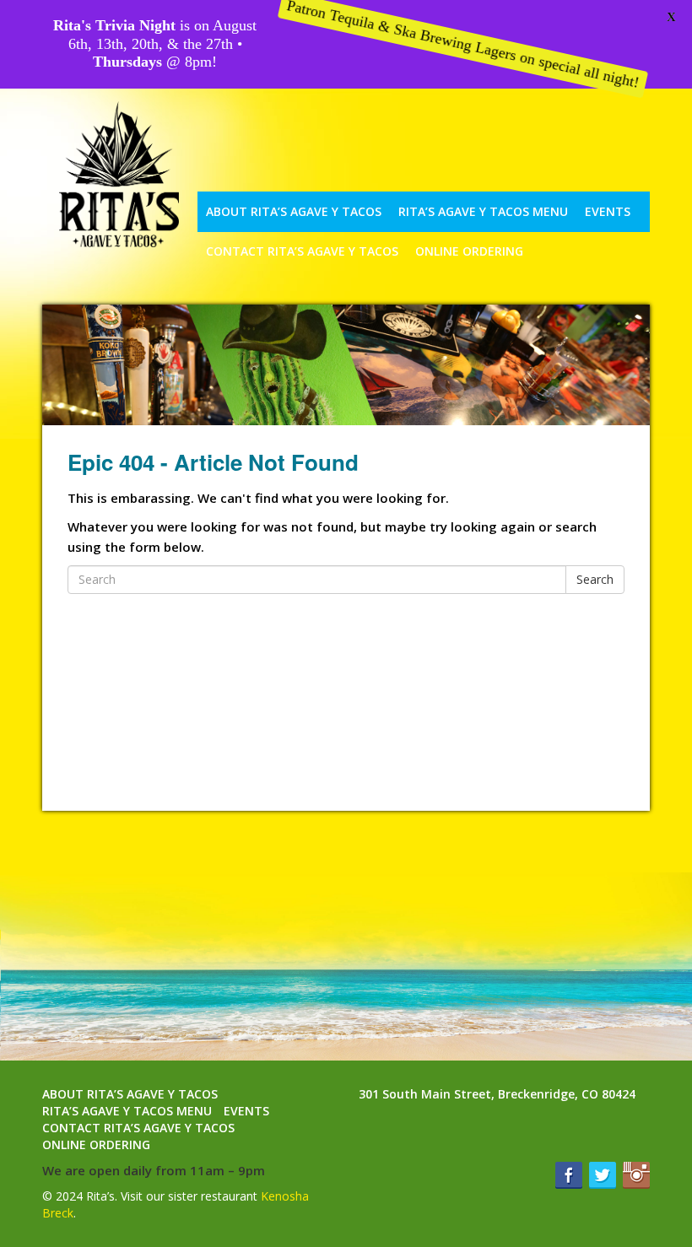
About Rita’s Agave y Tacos (293, 211)
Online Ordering (96, 1144)
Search (595, 579)
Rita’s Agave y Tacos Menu (483, 211)
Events (607, 211)
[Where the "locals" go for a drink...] (110, 174)
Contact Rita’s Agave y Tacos (302, 251)
